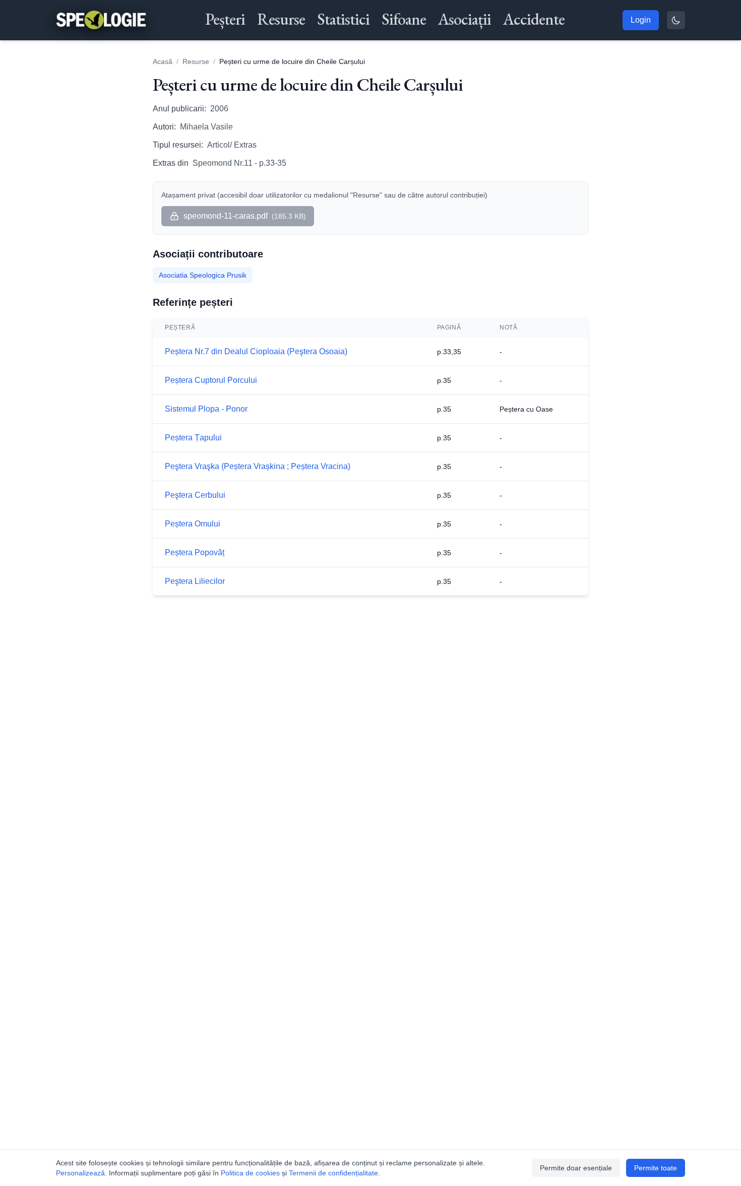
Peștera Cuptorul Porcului (211, 380)
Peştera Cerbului (195, 495)
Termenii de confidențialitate (333, 1173)
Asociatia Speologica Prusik (202, 275)
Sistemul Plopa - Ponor (206, 409)
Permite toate (655, 1168)
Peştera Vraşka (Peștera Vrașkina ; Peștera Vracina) (257, 466)
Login (641, 20)
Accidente (534, 19)
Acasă (162, 61)
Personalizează (80, 1173)
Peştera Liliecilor (195, 581)
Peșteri (225, 19)
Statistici (343, 19)
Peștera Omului (192, 523)
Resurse (281, 19)
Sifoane (404, 19)
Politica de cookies (250, 1173)
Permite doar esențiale (576, 1168)
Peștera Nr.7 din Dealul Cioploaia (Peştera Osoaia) (256, 351)
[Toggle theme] (676, 20)
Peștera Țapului (193, 437)
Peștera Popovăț (194, 552)
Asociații (464, 19)
